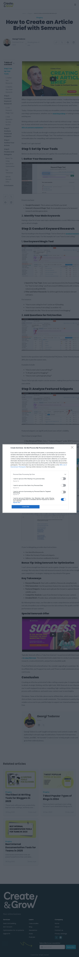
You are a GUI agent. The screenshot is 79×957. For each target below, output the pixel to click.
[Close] (73, 448)
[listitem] (39, 474)
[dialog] (39, 478)
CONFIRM (25, 506)
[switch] (63, 478)
